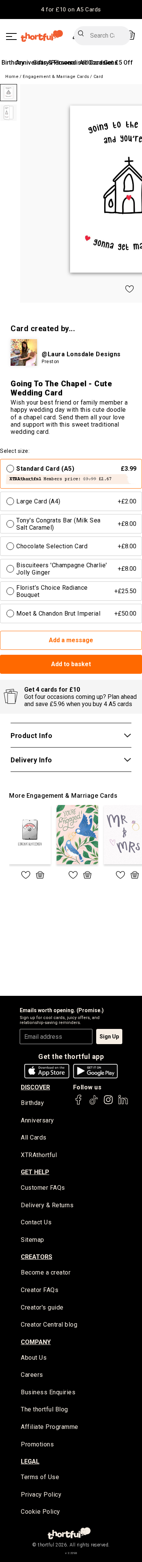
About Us (34, 1357)
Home (12, 76)
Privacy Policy (41, 1494)
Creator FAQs (39, 1290)
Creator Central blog (49, 1324)
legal (30, 1461)
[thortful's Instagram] (108, 1103)
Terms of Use (40, 1477)
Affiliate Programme (49, 1426)
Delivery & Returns (47, 1205)
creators (36, 1256)
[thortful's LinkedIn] (123, 1103)
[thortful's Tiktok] (93, 1103)
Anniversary (37, 1120)
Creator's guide (42, 1307)
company (36, 1342)
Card (98, 76)
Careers (32, 1374)
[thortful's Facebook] (78, 1103)
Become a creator (45, 1272)
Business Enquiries (48, 1392)
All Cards (34, 1137)
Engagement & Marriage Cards (56, 76)
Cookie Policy (40, 1511)
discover (35, 1087)
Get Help (35, 1172)
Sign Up (109, 1036)
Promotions (37, 1444)
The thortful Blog (44, 1409)
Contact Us (36, 1222)
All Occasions (99, 62)
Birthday (13, 62)
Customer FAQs (43, 1187)
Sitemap (32, 1239)
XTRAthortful (39, 1155)
